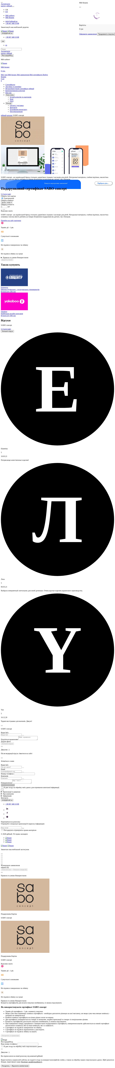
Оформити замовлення (88, 34)
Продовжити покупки (106, 34)
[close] (80, 7)
